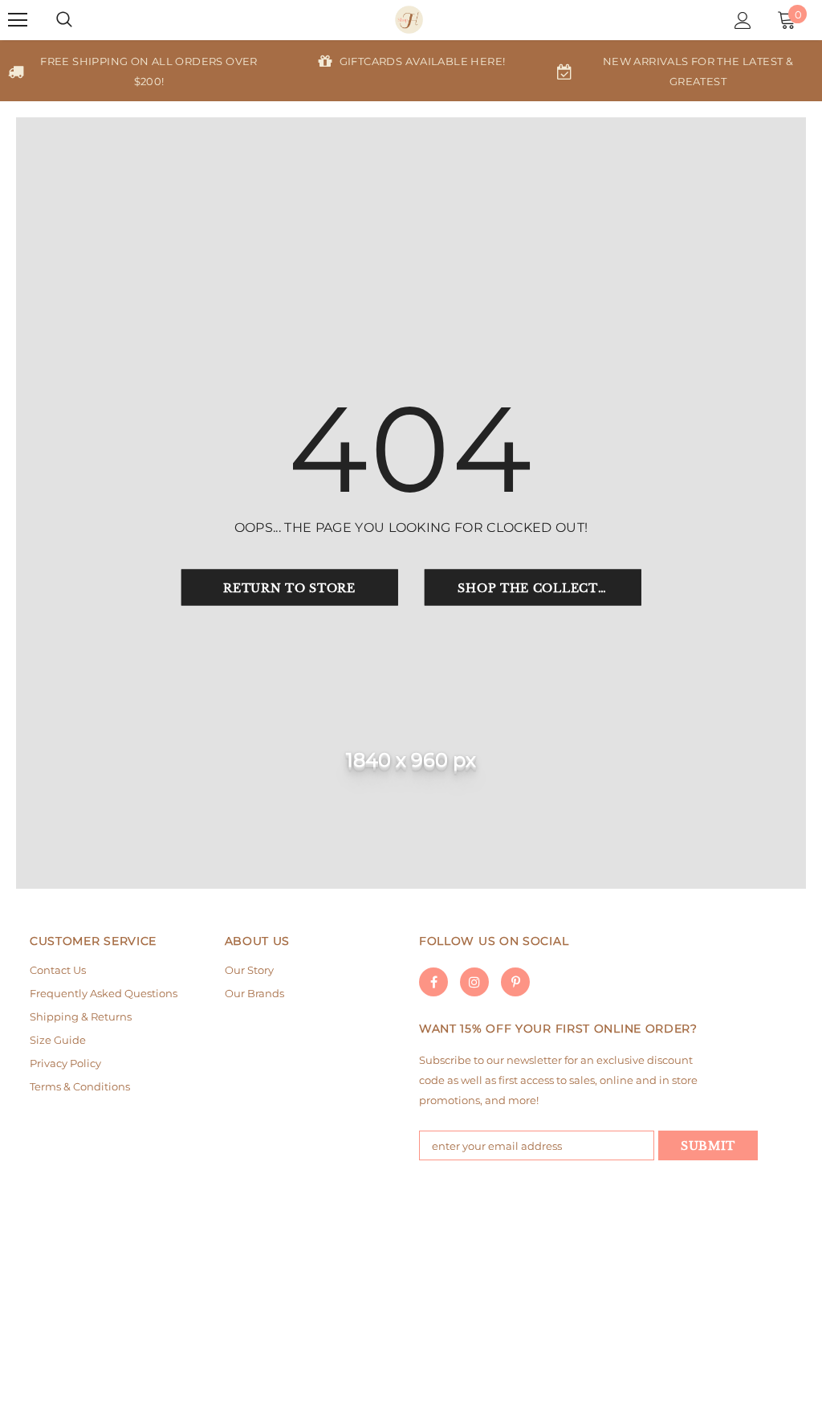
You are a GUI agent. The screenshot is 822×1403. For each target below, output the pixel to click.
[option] (137, 70)
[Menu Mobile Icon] (17, 20)
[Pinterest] (515, 981)
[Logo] (409, 20)
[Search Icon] (64, 20)
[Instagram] (474, 981)
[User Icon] (743, 20)
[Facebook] (433, 981)
